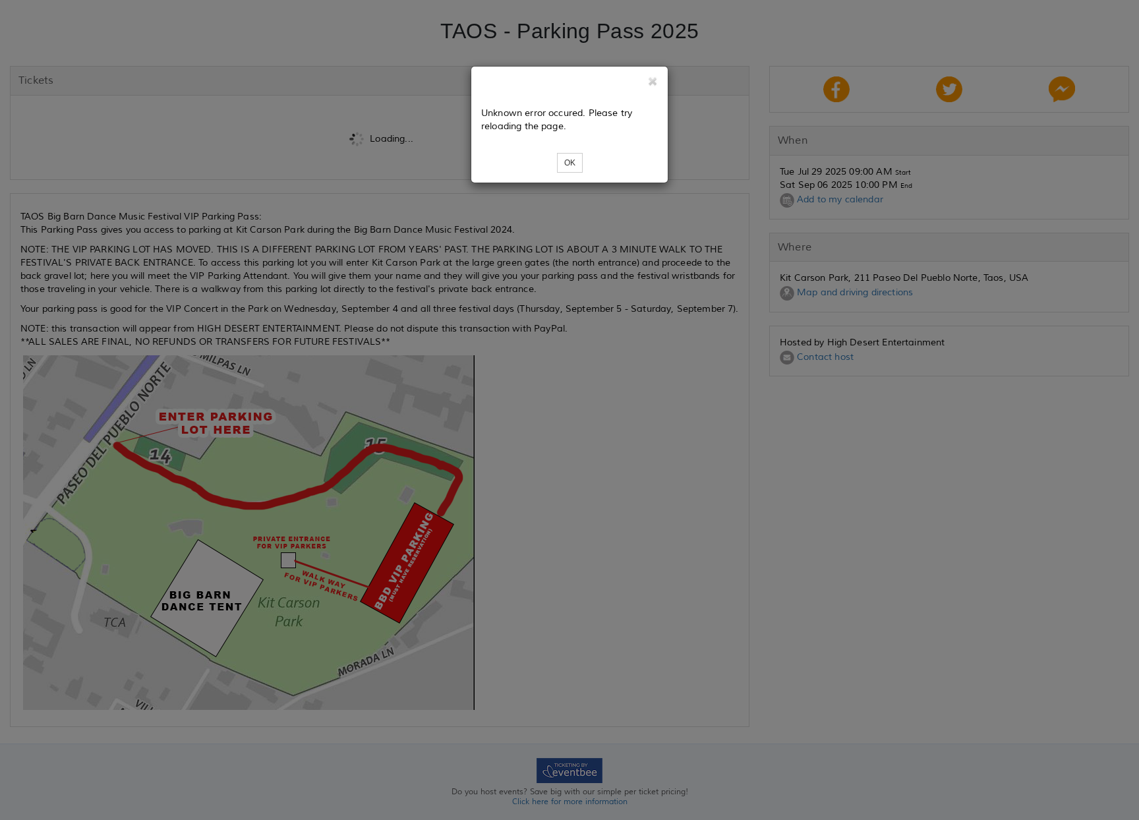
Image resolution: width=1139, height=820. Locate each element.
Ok (569, 162)
